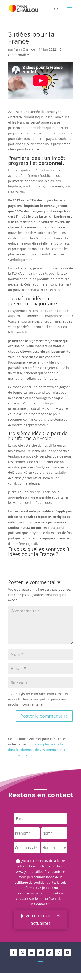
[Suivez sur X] (22, 952)
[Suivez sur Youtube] (67, 952)
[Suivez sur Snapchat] (40, 952)
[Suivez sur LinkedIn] (31, 952)
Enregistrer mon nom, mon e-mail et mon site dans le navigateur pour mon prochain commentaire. (38, 699)
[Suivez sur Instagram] (58, 952)
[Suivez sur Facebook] (13, 952)
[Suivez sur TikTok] (49, 952)
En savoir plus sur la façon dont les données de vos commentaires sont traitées (38, 749)
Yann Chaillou (24, 49)
